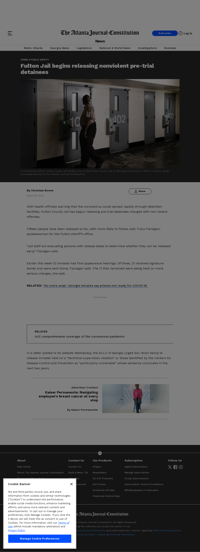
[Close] (71, 484)
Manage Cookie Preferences (39, 538)
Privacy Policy (16, 530)
